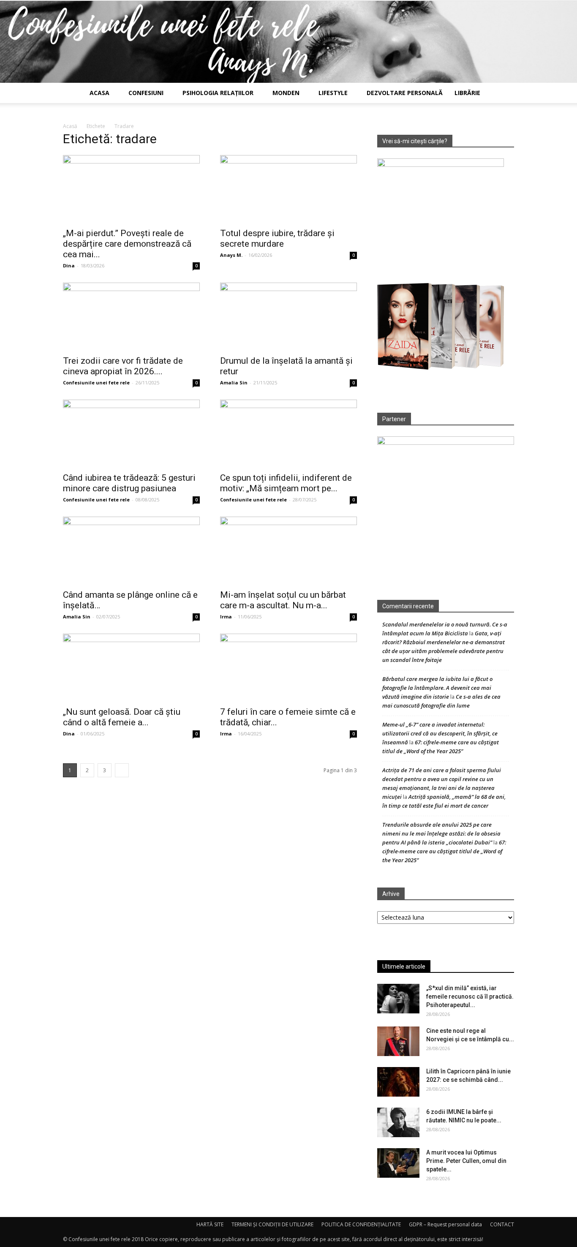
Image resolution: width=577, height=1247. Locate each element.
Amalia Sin (234, 382)
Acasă (70, 126)
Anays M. (231, 255)
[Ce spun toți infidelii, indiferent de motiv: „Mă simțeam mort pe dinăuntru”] (288, 433)
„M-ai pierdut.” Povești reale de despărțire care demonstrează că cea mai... (127, 243)
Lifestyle (333, 93)
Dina (69, 265)
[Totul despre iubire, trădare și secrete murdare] (288, 189)
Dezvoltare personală (405, 93)
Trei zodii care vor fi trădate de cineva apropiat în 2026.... (123, 366)
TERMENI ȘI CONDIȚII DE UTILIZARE (272, 1224)
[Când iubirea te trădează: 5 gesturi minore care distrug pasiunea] (131, 433)
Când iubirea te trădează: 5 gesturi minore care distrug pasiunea (129, 483)
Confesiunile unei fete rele (96, 382)
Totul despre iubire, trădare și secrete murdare (277, 238)
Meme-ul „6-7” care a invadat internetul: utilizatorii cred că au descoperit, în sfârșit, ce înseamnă (440, 733)
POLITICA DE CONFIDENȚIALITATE (361, 1224)
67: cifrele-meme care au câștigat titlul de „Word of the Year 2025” (444, 851)
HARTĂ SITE (209, 1224)
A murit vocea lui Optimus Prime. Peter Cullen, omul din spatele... (466, 1161)
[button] (504, 94)
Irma (226, 616)
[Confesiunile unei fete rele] (288, 42)
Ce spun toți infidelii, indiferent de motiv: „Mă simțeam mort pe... (286, 483)
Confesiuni (145, 93)
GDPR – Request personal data (445, 1224)
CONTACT (502, 1224)
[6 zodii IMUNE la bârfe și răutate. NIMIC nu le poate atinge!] (398, 1122)
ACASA (99, 93)
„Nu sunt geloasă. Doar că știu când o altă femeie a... (121, 717)
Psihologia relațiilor (217, 93)
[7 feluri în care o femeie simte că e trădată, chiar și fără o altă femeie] (288, 667)
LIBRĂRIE (467, 93)
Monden (285, 93)
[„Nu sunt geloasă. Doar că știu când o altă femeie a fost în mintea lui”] (131, 667)
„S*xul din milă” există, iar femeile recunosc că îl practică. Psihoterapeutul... (470, 996)
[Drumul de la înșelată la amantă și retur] (288, 316)
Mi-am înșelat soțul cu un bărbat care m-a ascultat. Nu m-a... (283, 600)
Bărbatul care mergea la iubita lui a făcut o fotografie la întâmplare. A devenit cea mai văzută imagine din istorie (437, 687)
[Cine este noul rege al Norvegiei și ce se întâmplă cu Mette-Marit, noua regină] (398, 1041)
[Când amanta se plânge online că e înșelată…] (131, 550)
